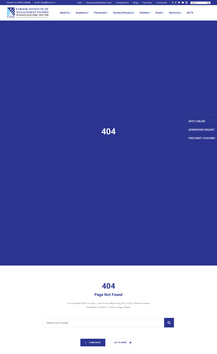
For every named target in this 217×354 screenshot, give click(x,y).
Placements (100, 12)
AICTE (190, 12)
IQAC (80, 2)
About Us (64, 12)
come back (95, 342)
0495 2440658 (24, 2)
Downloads (161, 2)
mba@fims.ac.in (48, 2)
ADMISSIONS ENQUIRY (201, 129)
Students (144, 12)
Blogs (136, 2)
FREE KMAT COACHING (201, 138)
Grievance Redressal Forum (99, 2)
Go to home (120, 342)
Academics (82, 12)
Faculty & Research (123, 12)
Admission (174, 12)
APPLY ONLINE (196, 121)
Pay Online (147, 2)
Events (159, 12)
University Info (122, 2)
